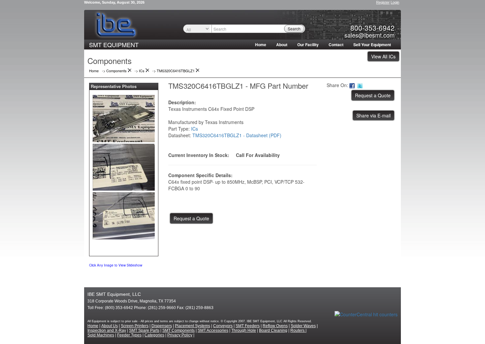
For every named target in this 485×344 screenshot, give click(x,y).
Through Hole (243, 330)
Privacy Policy (179, 335)
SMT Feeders (248, 326)
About (281, 44)
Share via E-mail (373, 115)
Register (383, 2)
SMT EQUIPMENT (114, 44)
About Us (109, 326)
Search (294, 28)
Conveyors (223, 326)
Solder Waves (303, 326)
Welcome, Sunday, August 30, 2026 (114, 2)
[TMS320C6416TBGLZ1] (124, 117)
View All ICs (383, 56)
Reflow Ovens (275, 326)
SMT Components (178, 330)
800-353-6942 (372, 27)
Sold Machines (100, 335)
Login (395, 2)
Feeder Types (129, 335)
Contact (336, 44)
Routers (298, 330)
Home (260, 44)
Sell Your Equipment (372, 44)
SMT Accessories (213, 330)
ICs (194, 128)
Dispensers (161, 326)
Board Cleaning (273, 330)
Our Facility (308, 44)
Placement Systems (192, 326)
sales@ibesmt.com (369, 35)
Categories (154, 335)
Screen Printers (134, 326)
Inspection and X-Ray (106, 330)
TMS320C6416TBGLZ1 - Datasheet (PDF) (236, 135)
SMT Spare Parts (144, 330)
